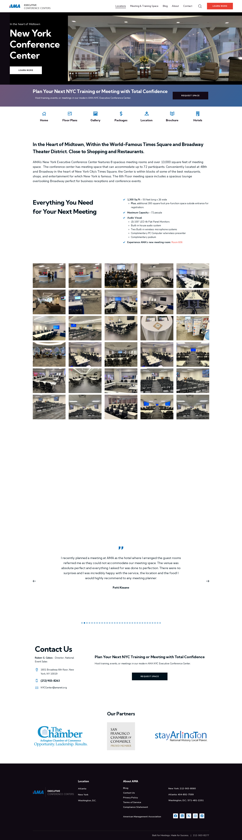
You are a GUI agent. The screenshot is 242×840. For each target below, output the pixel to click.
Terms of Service (132, 802)
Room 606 (177, 242)
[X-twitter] (188, 815)
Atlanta (82, 788)
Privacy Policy (130, 797)
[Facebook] (175, 815)
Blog (125, 788)
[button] (35, 581)
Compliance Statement (135, 807)
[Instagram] (195, 815)
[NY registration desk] (85, 275)
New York (83, 794)
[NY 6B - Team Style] (85, 380)
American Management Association (142, 816)
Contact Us (129, 792)
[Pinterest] (201, 815)
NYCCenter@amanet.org (54, 687)
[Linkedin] (182, 815)
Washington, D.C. (87, 800)
